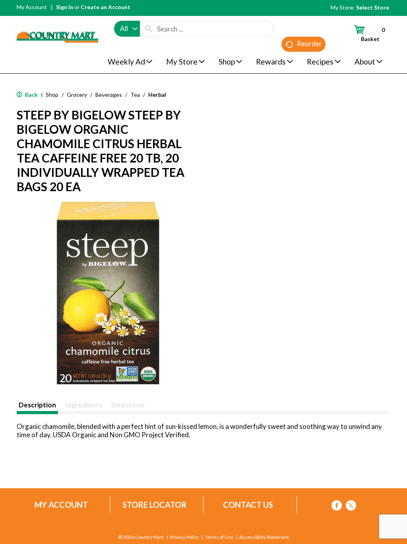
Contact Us (248, 504)
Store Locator (154, 504)
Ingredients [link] (83, 405)
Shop (52, 94)
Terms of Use (219, 537)
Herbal (157, 94)
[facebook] (336, 507)
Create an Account (105, 7)
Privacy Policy (184, 537)
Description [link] (37, 405)
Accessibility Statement (264, 537)
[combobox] (127, 29)
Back (31, 94)
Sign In (64, 7)
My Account (32, 7)
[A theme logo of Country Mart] (57, 22)
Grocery (77, 94)
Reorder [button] (309, 43)
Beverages (108, 94)
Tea (135, 94)
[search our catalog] (148, 29)
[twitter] (351, 507)
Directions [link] (128, 405)
